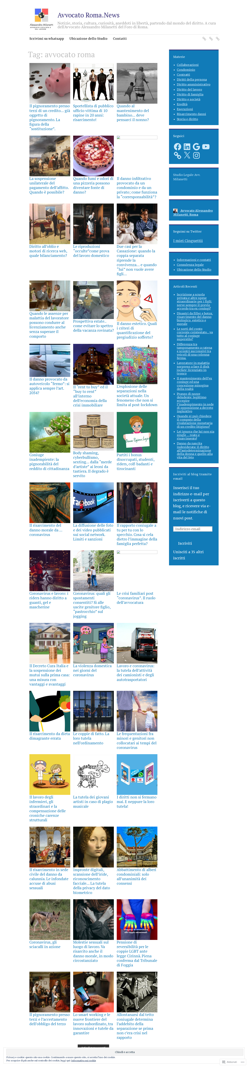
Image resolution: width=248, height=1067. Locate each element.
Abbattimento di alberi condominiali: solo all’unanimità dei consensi (136, 876)
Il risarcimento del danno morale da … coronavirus (45, 530)
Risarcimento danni (191, 114)
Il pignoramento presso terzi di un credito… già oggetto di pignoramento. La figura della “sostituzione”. (49, 117)
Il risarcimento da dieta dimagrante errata (49, 736)
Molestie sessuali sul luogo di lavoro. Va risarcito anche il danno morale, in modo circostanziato (93, 951)
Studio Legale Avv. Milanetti (186, 176)
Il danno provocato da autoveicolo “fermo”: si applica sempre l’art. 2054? (49, 386)
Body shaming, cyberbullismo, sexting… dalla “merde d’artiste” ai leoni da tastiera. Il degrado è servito (92, 464)
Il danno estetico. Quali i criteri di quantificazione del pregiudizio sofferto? (137, 330)
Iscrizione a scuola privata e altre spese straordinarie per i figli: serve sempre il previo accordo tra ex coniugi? (194, 301)
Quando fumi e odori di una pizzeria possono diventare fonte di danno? (93, 185)
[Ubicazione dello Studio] (217, 36)
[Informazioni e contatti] (203, 36)
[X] (187, 155)
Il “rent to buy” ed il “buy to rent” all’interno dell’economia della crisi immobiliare (90, 396)
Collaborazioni (188, 65)
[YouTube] (206, 146)
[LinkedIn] (187, 146)
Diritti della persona (192, 79)
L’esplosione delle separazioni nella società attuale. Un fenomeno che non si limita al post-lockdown (137, 395)
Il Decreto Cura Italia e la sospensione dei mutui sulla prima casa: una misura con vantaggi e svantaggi (49, 675)
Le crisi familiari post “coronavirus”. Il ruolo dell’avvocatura (136, 598)
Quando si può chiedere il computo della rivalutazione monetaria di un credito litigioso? (194, 421)
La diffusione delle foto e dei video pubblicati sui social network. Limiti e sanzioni (93, 532)
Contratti (183, 74)
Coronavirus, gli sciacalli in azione (44, 944)
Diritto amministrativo (193, 84)
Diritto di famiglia (190, 94)
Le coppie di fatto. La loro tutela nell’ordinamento (91, 738)
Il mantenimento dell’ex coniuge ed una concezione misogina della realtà (194, 384)
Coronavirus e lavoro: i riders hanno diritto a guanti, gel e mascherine (48, 600)
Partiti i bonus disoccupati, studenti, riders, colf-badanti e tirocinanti (135, 461)
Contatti (120, 39)
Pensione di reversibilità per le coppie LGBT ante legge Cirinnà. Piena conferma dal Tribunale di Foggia (137, 954)
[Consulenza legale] (210, 36)
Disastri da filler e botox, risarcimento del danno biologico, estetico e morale (195, 319)
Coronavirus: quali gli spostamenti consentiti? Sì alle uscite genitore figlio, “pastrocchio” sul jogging (92, 605)
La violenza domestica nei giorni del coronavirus (92, 670)
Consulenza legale (190, 265)
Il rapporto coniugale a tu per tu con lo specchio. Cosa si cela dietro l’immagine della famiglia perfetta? (137, 534)
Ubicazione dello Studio (88, 39)
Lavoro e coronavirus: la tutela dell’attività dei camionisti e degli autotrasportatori (135, 672)
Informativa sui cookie (83, 1060)
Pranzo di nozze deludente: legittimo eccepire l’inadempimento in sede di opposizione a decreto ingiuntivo (195, 402)
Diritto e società (188, 99)
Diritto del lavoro (189, 89)
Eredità (182, 104)
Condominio (186, 70)
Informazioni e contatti (194, 260)
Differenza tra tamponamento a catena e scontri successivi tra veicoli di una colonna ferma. (194, 351)
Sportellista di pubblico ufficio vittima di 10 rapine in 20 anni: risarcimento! (93, 112)
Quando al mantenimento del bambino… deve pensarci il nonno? (133, 112)
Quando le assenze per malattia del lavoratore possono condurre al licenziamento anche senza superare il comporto (49, 325)
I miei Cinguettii (188, 241)
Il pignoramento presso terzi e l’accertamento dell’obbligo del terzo (49, 1019)
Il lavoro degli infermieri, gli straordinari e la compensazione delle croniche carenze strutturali (47, 808)
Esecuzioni (185, 109)
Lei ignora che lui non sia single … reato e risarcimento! (195, 435)
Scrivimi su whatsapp (46, 39)
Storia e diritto (187, 119)
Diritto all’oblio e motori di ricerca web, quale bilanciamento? (48, 251)
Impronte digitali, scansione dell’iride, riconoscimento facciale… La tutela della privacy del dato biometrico (91, 881)
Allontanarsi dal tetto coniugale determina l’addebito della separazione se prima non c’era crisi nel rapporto (135, 1026)
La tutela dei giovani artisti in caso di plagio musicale (93, 801)
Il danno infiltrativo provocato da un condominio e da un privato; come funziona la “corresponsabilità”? (137, 187)
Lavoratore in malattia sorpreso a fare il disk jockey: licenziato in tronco (193, 368)
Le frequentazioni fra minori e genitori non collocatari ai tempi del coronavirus (136, 740)
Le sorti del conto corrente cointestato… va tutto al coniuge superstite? (195, 334)
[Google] (196, 146)
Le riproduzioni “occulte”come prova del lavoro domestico (91, 251)
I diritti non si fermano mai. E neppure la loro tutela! (136, 801)
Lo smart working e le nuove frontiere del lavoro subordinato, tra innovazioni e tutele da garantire (93, 1023)
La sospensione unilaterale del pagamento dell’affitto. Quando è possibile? (49, 185)
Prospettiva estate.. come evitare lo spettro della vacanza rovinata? (93, 326)
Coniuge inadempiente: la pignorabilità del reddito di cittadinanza (49, 461)
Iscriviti (185, 543)
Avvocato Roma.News (89, 15)
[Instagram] (196, 155)
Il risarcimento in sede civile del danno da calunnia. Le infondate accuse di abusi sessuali (48, 879)
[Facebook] (177, 146)
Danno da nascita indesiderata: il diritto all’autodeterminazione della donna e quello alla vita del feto (195, 450)
